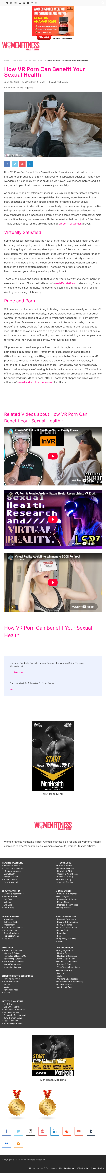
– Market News (62, 902)
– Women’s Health (10, 876)
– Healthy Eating (63, 953)
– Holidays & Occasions (66, 956)
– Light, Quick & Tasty (65, 958)
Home (32, 1168)
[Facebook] (3, 3)
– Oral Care (7, 905)
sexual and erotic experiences (34, 382)
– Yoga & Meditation (11, 882)
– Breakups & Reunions (12, 950)
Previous (18, 672)
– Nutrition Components (66, 961)
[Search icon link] (102, 3)
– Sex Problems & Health (13, 961)
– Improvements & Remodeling (69, 981)
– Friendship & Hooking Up (14, 956)
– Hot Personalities (10, 981)
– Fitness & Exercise (65, 868)
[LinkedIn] (20, 3)
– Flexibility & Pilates (65, 871)
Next (12, 689)
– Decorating (61, 973)
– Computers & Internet (66, 893)
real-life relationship (67, 283)
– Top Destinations (10, 936)
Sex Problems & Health (34, 82)
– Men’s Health (8, 874)
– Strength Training (64, 882)
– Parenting (61, 933)
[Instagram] (11, 3)
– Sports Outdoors (10, 933)
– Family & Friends (64, 925)
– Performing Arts (10, 990)
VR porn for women (70, 223)
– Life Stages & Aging (11, 871)
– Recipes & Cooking (65, 964)
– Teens (59, 941)
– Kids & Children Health (66, 927)
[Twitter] (7, 3)
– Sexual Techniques (11, 964)
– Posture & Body (63, 879)
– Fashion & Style (9, 896)
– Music (5, 987)
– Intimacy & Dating (11, 953)
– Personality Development (14, 1015)
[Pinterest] (15, 3)
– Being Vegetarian (64, 950)
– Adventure (7, 919)
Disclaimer (69, 1168)
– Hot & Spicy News (11, 978)
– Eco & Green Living (11, 1007)
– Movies (6, 984)
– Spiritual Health (9, 879)
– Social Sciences (10, 1020)
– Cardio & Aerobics (64, 865)
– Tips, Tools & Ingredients (68, 967)
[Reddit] (24, 3)
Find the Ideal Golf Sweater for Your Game (32, 683)
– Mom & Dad (62, 930)
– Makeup (6, 902)
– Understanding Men (11, 967)
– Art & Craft (7, 1004)
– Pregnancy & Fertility (66, 938)
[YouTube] (28, 3)
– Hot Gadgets (62, 896)
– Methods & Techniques (67, 905)
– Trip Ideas (7, 938)
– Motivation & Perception (13, 1009)
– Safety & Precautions (12, 927)
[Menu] (102, 47)
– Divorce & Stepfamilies (67, 922)
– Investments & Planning (67, 899)
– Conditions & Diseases (12, 868)
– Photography (8, 925)
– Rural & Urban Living (12, 1018)
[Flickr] (36, 3)
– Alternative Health (11, 865)
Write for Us (82, 1168)
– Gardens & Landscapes (67, 979)
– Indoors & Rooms (64, 984)
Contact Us (56, 1168)
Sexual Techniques (58, 82)
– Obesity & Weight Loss (67, 874)
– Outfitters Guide (10, 922)
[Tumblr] (32, 3)
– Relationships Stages (12, 958)
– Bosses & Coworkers (66, 919)
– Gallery (59, 976)
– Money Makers (63, 907)
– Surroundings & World (12, 1023)
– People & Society (10, 1012)
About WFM (42, 1168)
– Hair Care (7, 899)
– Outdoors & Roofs (64, 987)
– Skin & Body (8, 907)
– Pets (58, 936)
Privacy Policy (97, 1168)
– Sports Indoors (9, 930)
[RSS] (18, 1143)
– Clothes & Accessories (12, 893)
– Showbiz (6, 992)
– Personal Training (64, 876)
